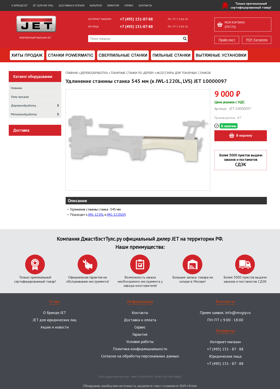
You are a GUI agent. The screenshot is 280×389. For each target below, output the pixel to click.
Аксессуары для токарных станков (183, 73)
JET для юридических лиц (55, 319)
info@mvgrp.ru (238, 312)
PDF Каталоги (257, 40)
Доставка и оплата (71, 5)
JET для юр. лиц (43, 5)
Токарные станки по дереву (132, 73)
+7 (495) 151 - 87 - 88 (225, 349)
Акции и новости (54, 327)
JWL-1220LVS (116, 214)
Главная (72, 73)
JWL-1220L (96, 214)
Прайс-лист (227, 40)
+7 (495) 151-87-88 (136, 18)
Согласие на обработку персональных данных (140, 356)
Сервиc (140, 327)
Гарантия (113, 5)
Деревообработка (94, 73)
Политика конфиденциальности (140, 348)
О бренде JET (19, 5)
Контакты (145, 5)
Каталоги (96, 5)
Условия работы (140, 341)
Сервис (128, 5)
